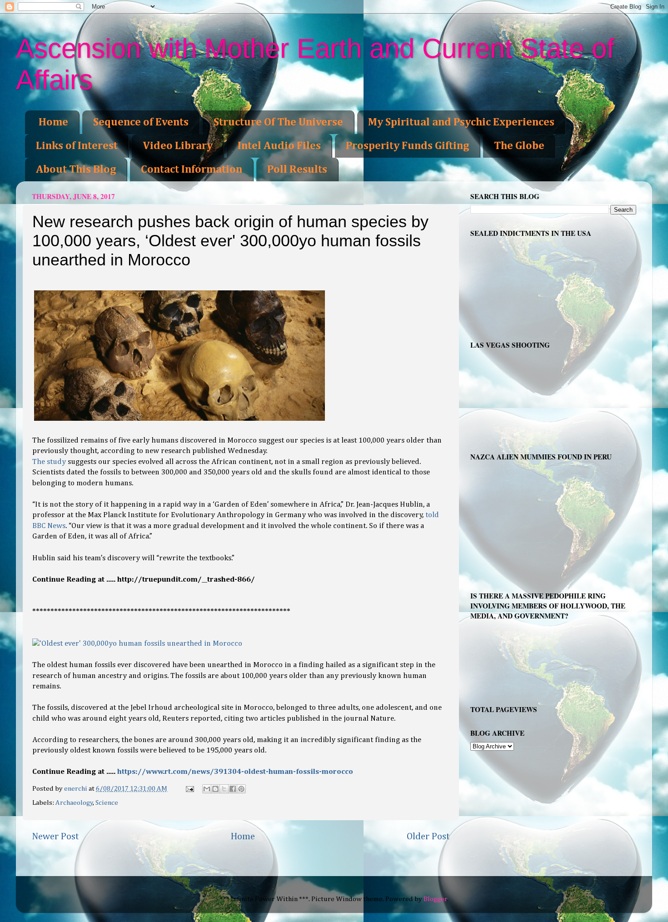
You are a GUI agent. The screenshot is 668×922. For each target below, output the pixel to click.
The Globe (519, 145)
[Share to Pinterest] (241, 788)
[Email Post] (189, 788)
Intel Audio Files (279, 145)
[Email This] (206, 788)
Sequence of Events (141, 122)
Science (106, 802)
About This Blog (76, 169)
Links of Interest (77, 145)
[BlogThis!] (215, 788)
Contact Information (191, 169)
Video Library (178, 145)
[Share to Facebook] (232, 788)
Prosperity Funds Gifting (407, 145)
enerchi (76, 788)
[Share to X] (224, 788)
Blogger (435, 899)
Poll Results (297, 169)
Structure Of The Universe (278, 122)
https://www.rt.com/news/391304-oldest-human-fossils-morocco (235, 772)
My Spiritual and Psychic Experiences (461, 122)
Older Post (428, 837)
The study (49, 462)
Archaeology (74, 802)
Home (53, 122)
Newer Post (55, 837)
